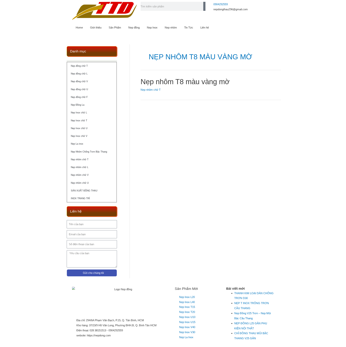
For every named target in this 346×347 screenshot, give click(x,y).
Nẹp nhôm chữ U (80, 183)
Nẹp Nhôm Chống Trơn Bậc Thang (89, 151)
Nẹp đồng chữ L (79, 73)
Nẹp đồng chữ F (79, 97)
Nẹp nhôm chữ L (79, 167)
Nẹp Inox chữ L (79, 112)
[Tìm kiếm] (204, 6)
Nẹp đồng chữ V (79, 81)
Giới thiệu (95, 27)
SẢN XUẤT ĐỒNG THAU (84, 190)
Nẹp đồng (134, 27)
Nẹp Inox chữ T (79, 120)
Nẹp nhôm (171, 27)
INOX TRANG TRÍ (80, 198)
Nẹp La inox (77, 143)
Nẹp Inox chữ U (79, 128)
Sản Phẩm (115, 27)
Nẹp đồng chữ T (79, 66)
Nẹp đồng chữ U (79, 89)
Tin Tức (188, 27)
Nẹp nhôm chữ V (80, 175)
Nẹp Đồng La (77, 104)
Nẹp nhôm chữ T (79, 159)
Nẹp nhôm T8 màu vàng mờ (185, 82)
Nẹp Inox (152, 27)
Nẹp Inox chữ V (79, 136)
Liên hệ (204, 27)
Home (79, 27)
